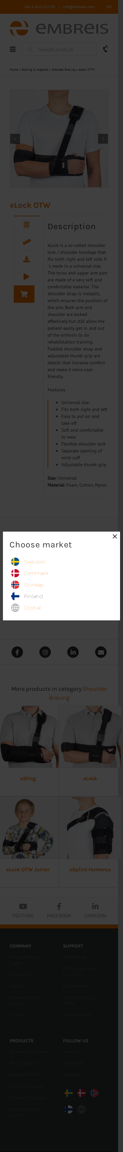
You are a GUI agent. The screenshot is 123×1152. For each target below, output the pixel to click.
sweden (34, 562)
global (32, 608)
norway (34, 585)
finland (33, 596)
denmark (36, 573)
